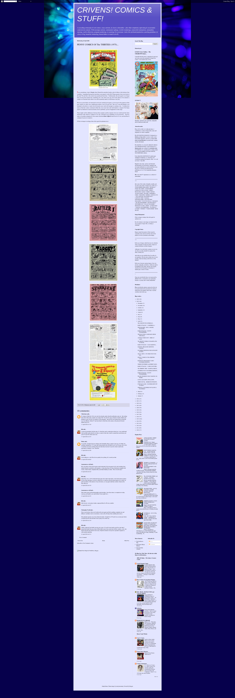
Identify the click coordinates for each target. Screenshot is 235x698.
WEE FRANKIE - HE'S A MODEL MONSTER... (146, 328)
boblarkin (139, 608)
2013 (138, 423)
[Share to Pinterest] (109, 405)
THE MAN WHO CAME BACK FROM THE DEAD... (147, 335)
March (139, 391)
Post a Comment (83, 537)
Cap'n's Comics (140, 638)
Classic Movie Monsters (142, 651)
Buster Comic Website (142, 634)
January (140, 396)
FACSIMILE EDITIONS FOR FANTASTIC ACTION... (148, 351)
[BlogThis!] (103, 405)
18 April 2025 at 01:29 (86, 485)
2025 (138, 301)
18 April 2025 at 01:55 (86, 496)
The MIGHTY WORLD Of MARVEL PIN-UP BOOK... (147, 341)
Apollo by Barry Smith (149, 639)
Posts (151, 541)
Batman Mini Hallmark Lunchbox (149, 610)
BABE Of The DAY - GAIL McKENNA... (147, 344)
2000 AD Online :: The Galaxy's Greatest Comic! (146, 558)
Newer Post (80, 540)
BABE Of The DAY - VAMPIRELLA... (146, 325)
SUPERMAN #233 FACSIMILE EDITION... (148, 370)
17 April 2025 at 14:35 (86, 436)
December (140, 303)
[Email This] (102, 405)
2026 (138, 299)
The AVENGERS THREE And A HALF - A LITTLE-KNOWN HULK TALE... (151, 477)
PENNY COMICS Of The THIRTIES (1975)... (146, 358)
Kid (82, 429)
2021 (138, 405)
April (139, 321)
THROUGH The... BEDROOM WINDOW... (147, 382)
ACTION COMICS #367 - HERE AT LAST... (146, 338)
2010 (138, 430)
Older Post (126, 540)
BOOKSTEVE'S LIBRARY (143, 620)
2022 (138, 403)
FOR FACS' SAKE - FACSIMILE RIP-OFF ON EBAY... (147, 384)
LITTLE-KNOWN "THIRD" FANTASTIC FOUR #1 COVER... (150, 439)
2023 (138, 401)
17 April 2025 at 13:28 (86, 424)
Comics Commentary (142, 663)
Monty (82, 441)
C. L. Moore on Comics (149, 665)
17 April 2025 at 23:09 (86, 450)
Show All (156, 676)
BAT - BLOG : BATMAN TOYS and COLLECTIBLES (145, 592)
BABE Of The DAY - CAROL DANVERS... (147, 366)
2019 (138, 410)
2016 (138, 416)
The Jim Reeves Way (139, 542)
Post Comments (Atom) (88, 543)
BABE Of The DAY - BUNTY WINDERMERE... (144, 331)
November (140, 305)
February (140, 393)
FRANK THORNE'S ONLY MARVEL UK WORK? (147, 376)
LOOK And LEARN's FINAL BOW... (146, 379)
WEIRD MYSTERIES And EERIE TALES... (148, 364)
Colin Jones (84, 414)
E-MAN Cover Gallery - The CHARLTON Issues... (143, 53)
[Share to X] (105, 405)
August (139, 312)
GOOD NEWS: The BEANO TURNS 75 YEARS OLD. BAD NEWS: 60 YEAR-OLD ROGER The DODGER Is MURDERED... (150, 525)
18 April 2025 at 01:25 (86, 471)
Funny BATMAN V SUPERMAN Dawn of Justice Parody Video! (149, 596)
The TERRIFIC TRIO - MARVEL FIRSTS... (148, 368)
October (140, 307)
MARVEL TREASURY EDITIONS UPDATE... (146, 347)
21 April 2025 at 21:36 (86, 520)
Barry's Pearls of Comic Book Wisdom (146, 580)
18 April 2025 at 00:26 (86, 459)
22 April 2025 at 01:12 (86, 534)
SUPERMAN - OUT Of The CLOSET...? (150, 513)
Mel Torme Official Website (140, 545)
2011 (138, 428)
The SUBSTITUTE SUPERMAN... (145, 323)
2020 (138, 407)
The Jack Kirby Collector (139, 548)
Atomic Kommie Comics (142, 563)
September (140, 310)
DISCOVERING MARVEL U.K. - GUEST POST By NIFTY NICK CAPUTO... (150, 451)
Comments (152, 544)
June (139, 316)
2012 (138, 425)
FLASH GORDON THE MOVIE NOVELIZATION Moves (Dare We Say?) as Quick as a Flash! (150, 567)
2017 (138, 414)
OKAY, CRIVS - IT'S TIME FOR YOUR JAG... (147, 354)
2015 (138, 419)
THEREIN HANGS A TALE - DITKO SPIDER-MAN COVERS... (150, 502)
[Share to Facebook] (107, 405)
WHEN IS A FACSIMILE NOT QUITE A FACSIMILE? (147, 388)
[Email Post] (98, 404)
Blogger (131, 686)
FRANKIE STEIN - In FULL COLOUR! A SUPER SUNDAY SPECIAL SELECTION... (150, 490)
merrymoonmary (119, 686)
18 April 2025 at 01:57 (86, 505)
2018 (138, 412)
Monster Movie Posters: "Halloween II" (149, 653)
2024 (138, 398)
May (139, 319)
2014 (138, 421)
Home (103, 540)
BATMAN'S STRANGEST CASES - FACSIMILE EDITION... (146, 361)
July (139, 314)
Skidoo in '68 (147, 622)
